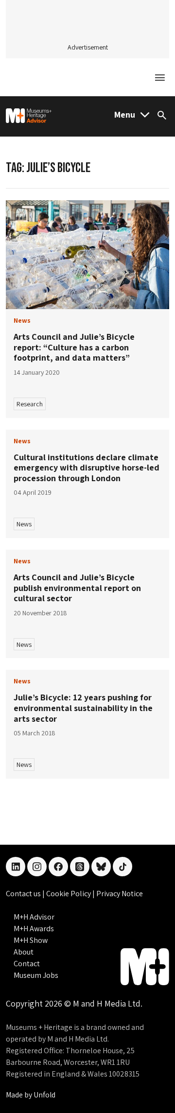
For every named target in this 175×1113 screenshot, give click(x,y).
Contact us (24, 893)
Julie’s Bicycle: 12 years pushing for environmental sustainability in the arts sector (83, 708)
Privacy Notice (119, 893)
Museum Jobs (36, 975)
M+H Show (31, 940)
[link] (87, 255)
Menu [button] (124, 114)
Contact (27, 963)
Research (30, 404)
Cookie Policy (69, 893)
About (24, 952)
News (24, 524)
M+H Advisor (34, 917)
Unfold (44, 1095)
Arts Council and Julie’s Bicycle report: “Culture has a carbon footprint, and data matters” (74, 347)
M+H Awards (34, 928)
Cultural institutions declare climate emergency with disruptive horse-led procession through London (86, 468)
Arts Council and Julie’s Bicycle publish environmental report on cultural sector (77, 588)
